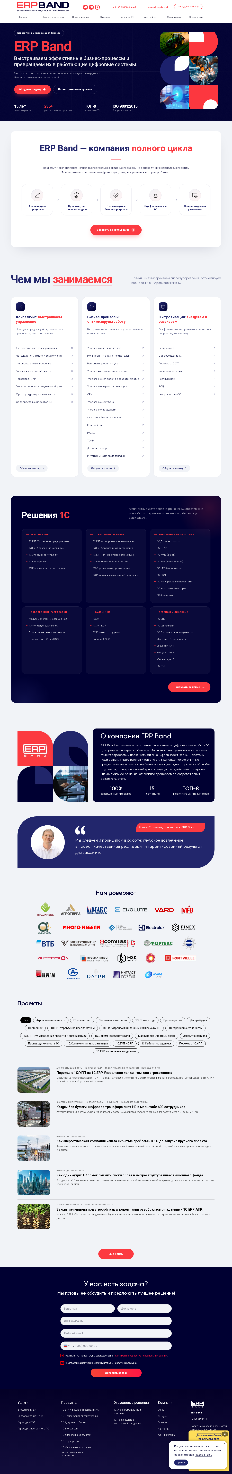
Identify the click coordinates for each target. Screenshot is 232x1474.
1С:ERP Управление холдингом (46, 548)
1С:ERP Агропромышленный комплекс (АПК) (131, 1028)
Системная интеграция (113, 1020)
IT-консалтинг (82, 1020)
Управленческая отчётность (33, 371)
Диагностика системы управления (36, 348)
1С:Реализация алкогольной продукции (115, 575)
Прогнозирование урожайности (47, 632)
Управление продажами (101, 409)
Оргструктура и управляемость (35, 394)
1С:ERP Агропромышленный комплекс (114, 541)
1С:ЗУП (97, 618)
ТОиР (90, 440)
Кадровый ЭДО (101, 639)
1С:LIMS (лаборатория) (170, 568)
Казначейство (95, 425)
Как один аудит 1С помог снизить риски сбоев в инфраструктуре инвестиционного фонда (130, 1175)
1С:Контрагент (165, 625)
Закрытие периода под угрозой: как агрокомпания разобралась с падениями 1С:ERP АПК (129, 1209)
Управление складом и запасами (107, 371)
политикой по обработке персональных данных (140, 1355)
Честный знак (167, 379)
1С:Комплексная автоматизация (47, 568)
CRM (90, 394)
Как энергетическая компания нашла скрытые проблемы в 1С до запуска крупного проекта (132, 1141)
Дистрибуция (198, 1020)
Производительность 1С (43, 1043)
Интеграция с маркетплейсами (106, 456)
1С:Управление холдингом (44, 554)
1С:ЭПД (161, 618)
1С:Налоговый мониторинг (172, 588)
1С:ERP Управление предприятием (49, 541)
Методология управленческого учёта (39, 355)
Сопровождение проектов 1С (33, 402)
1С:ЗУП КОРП (100, 625)
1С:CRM (161, 575)
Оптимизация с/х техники (43, 625)
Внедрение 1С (167, 348)
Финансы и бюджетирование (104, 417)
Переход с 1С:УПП (169, 363)
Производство (172, 1020)
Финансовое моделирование (33, 363)
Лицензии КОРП (166, 645)
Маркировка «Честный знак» (156, 1035)
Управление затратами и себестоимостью (113, 379)
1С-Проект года (145, 1020)
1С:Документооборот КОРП (112, 1035)
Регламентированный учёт (103, 363)
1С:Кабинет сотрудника (106, 632)
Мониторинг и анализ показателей (108, 355)
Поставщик (35, 1028)
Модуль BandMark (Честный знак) (48, 618)
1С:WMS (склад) (166, 554)
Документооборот (98, 448)
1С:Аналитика (165, 595)
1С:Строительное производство (111, 568)
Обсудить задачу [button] (30, 468)
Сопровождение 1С (170, 355)
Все (26, 1020)
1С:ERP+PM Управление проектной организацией (54, 1035)
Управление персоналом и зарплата (109, 386)
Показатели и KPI (26, 379)
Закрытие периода (195, 1035)
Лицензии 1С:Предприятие (172, 639)
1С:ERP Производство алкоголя (111, 561)
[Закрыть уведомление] (224, 1443)
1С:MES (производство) (170, 561)
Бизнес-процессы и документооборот (39, 386)
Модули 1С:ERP (165, 652)
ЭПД (161, 386)
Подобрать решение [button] (187, 687)
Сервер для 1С (165, 659)
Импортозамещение (171, 371)
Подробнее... (203, 1454)
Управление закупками (100, 402)
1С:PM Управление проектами (174, 581)
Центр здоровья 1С (170, 394)
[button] (188, 6)
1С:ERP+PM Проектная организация (113, 554)
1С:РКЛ (161, 666)
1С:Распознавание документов (175, 632)
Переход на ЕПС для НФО (44, 639)
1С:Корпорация (37, 561)
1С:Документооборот (169, 541)
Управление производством (104, 348)
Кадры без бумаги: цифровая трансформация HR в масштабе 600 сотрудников (121, 1107)
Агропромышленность (50, 1020)
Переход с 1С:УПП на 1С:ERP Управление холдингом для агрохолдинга (114, 1073)
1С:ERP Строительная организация (113, 548)
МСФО (91, 432)
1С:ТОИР (162, 548)
